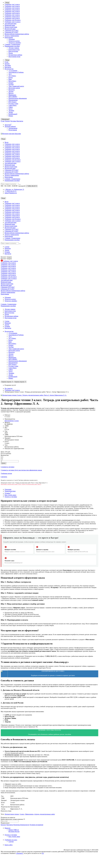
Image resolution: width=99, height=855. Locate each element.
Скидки (11, 841)
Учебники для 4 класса (12, 9)
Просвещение (13, 100)
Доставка (8, 65)
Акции (7, 250)
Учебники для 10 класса (12, 20)
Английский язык (10, 23)
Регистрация (13, 130)
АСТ (10, 74)
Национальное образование (18, 98)
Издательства (9, 69)
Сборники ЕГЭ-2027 (11, 32)
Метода (11, 93)
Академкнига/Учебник (16, 72)
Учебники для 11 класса (12, 22)
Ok (43, 853)
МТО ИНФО (13, 96)
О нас (6, 62)
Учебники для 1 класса (12, 4)
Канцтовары (9, 37)
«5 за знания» (13, 70)
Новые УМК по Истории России (14, 830)
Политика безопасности (21, 825)
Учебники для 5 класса (12, 11)
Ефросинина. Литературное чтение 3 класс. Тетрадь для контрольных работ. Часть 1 (21, 484)
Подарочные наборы (15, 55)
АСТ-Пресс (12, 76)
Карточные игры (14, 49)
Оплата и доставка (11, 497)
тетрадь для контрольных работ (44, 814)
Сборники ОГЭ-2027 (11, 30)
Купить (4, 463)
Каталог (6, 258)
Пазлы (11, 53)
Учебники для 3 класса (12, 8)
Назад (7, 2)
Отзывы (7, 252)
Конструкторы (13, 51)
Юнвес (11, 116)
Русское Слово (13, 103)
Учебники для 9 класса (12, 18)
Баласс (11, 77)
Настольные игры (14, 56)
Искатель (12, 89)
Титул (10, 109)
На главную (8, 388)
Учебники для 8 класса (12, 16)
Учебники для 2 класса (12, 6)
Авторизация (13, 128)
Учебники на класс (11, 840)
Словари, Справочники (12, 44)
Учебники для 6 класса (12, 13)
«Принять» (19, 853)
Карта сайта (8, 845)
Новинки (8, 248)
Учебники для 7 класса (12, 15)
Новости (7, 828)
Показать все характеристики (14, 448)
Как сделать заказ (10, 495)
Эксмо (11, 112)
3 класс (22, 814)
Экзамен (11, 110)
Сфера (11, 107)
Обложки (12, 39)
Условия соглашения (36, 825)
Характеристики (10, 491)
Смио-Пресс (13, 105)
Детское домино (14, 48)
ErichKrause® (13, 114)
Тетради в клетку (14, 41)
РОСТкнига (12, 102)
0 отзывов (7, 416)
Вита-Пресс (12, 81)
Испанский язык (10, 29)
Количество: (5, 455)
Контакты (8, 67)
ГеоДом (11, 84)
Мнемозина (12, 95)
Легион (11, 91)
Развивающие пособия (12, 46)
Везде (6, 142)
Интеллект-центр (14, 88)
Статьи (7, 247)
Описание (8, 489)
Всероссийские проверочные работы (17, 34)
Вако (10, 79)
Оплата (7, 63)
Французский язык (11, 27)
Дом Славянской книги (16, 86)
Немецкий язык (10, 25)
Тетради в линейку (15, 42)
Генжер (11, 83)
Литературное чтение (12, 814)
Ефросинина (29, 814)
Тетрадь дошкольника (12, 36)
